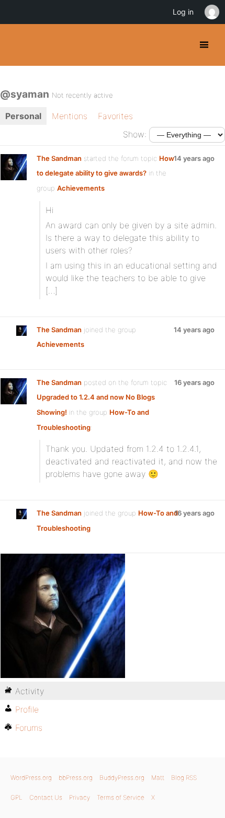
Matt (157, 777)
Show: (135, 134)
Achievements (81, 188)
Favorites (115, 116)
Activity (29, 691)
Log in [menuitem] (183, 11)
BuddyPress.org (17, 45)
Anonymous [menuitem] (211, 12)
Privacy (79, 797)
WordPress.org (31, 777)
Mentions (69, 116)
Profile (27, 709)
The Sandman (59, 158)
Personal (23, 116)
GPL (16, 797)
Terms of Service (120, 797)
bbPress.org (76, 777)
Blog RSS (184, 777)
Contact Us (45, 797)
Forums (28, 727)
